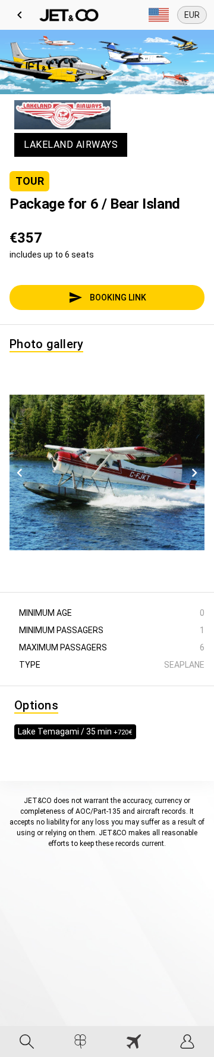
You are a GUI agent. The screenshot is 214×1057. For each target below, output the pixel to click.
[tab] (27, 1041)
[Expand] (158, 15)
